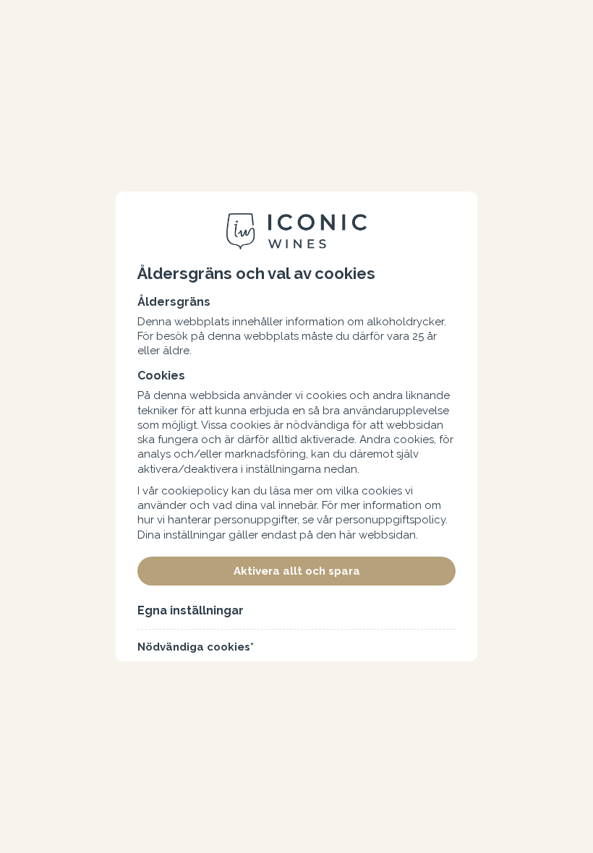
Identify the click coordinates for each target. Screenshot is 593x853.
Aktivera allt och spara (297, 571)
